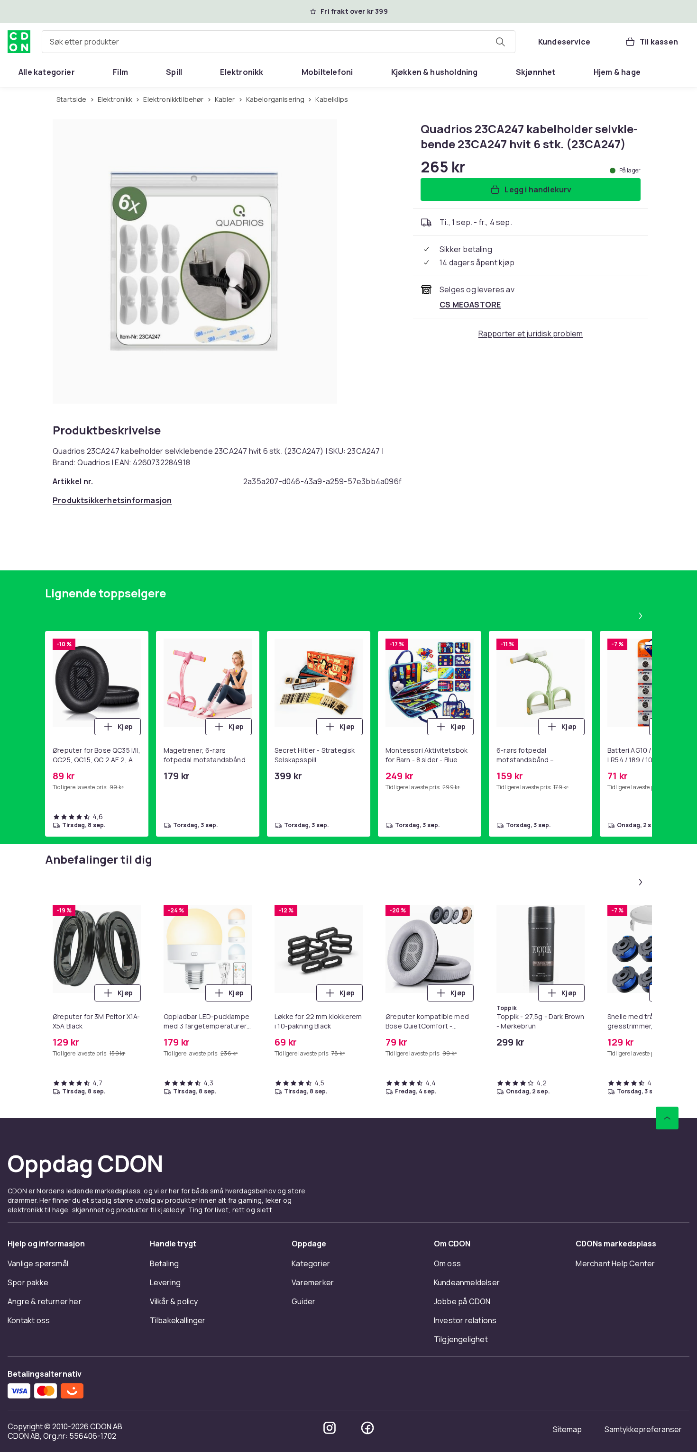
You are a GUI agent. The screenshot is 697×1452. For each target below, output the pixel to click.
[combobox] (278, 41)
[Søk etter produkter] (500, 41)
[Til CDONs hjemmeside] (19, 41)
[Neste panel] (640, 615)
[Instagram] (329, 1427)
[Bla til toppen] (667, 1118)
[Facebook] (367, 1427)
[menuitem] (46, 72)
